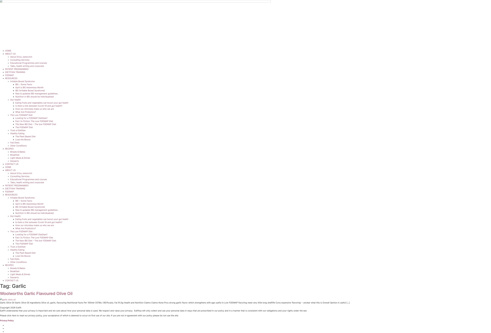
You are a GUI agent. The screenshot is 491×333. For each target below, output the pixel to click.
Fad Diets (14, 142)
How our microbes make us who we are (34, 109)
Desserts (14, 161)
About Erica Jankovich (21, 57)
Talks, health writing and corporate (27, 66)
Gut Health (15, 99)
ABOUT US (10, 53)
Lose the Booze (22, 139)
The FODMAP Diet (24, 127)
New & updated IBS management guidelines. (36, 93)
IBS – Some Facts (23, 84)
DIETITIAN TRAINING (15, 72)
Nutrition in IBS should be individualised (34, 96)
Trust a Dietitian (18, 130)
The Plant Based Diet (25, 136)
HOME (8, 50)
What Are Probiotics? (25, 112)
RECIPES (9, 148)
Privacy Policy (7, 320)
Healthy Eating (17, 133)
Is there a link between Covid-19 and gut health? (38, 106)
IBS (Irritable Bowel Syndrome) (30, 90)
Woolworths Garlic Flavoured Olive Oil (36, 293)
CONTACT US (11, 164)
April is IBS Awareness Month (29, 87)
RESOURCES (11, 78)
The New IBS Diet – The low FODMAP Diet (35, 124)
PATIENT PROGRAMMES (17, 69)
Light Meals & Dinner (20, 158)
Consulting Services (19, 60)
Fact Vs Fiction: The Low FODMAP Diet (34, 121)
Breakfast (14, 155)
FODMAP (9, 75)
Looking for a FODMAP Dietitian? (31, 118)
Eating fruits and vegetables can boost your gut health (41, 102)
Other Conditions (18, 145)
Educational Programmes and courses (28, 63)
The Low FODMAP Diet (21, 115)
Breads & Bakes (17, 151)
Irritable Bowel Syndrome (22, 81)
